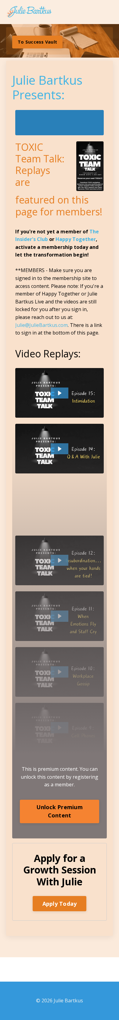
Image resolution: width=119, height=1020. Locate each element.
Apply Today (59, 903)
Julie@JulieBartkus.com (41, 325)
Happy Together (76, 239)
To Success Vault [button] (37, 42)
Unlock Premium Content (59, 811)
